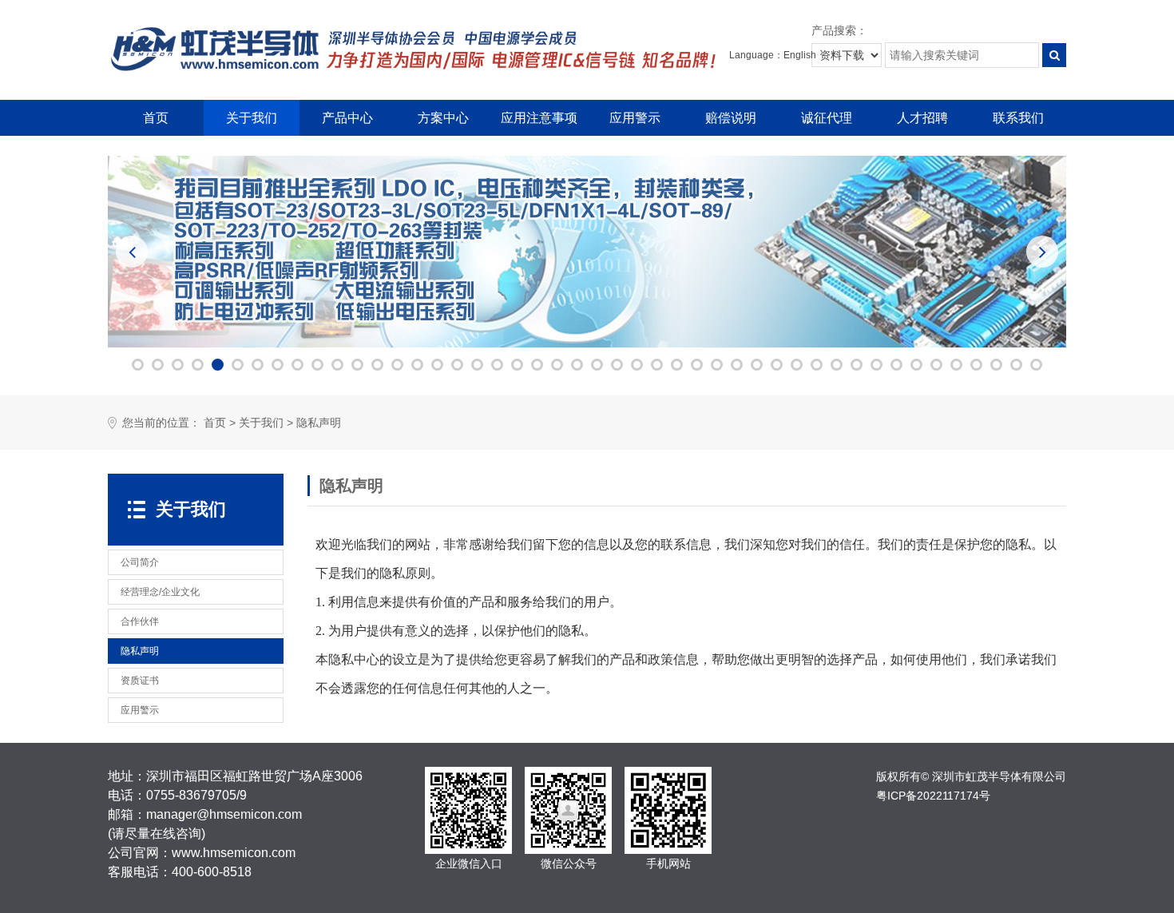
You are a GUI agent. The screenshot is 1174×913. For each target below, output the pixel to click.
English (799, 55)
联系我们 (1018, 118)
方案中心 (443, 118)
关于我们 (251, 118)
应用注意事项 (539, 118)
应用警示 (634, 118)
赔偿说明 (730, 118)
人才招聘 (922, 118)
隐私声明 (318, 423)
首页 (156, 118)
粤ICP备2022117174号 (933, 795)
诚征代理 (826, 118)
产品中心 (347, 118)
